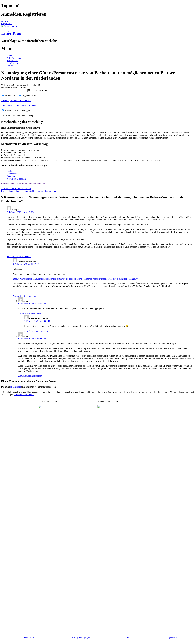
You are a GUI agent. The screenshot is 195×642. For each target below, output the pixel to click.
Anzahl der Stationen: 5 (14, 155)
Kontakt (128, 637)
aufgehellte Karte (29, 95)
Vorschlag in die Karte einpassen (16, 100)
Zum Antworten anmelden (19, 256)
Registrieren (6, 23)
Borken (10, 171)
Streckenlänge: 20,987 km (15, 152)
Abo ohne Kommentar (24, 394)
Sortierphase (12, 60)
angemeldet (15, 387)
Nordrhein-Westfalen (16, 179)
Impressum (172, 637)
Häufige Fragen (14, 63)
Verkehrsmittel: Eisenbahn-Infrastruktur (21, 150)
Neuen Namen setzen (37, 90)
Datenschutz (29, 637)
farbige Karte (10, 95)
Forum (10, 65)
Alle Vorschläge (14, 58)
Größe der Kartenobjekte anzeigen (20, 115)
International (12, 176)
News (9, 55)
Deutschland (12, 173)
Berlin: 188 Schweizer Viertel (16, 188)
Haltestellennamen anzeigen (17, 110)
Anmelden (6, 21)
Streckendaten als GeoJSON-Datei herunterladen (23, 183)
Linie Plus (11, 33)
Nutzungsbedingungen (80, 637)
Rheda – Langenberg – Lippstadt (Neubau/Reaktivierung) (28, 191)
